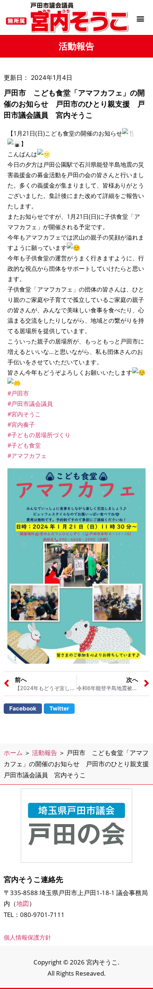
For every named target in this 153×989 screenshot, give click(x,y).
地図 (22, 903)
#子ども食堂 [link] (24, 445)
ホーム (13, 752)
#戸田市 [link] (18, 393)
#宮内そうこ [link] (24, 414)
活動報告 (44, 752)
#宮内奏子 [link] (21, 424)
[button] (140, 18)
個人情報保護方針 (27, 937)
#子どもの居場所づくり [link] (39, 435)
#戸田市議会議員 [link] (30, 404)
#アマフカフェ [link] (27, 456)
